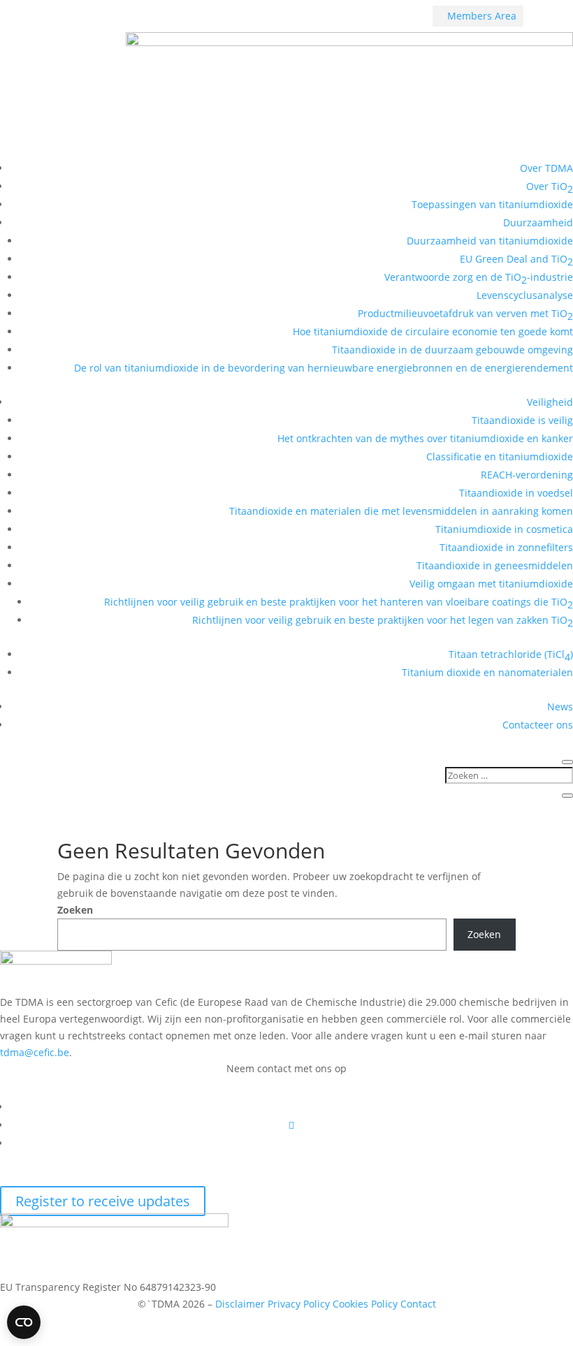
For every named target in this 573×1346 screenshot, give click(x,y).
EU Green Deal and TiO (516, 260)
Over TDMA (546, 168)
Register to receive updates (102, 1201)
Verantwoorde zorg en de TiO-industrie (478, 278)
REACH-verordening (527, 474)
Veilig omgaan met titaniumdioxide (491, 583)
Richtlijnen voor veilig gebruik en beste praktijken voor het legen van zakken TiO (382, 621)
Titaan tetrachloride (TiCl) (511, 656)
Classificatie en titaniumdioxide (499, 456)
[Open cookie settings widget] (24, 1322)
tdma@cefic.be (34, 1052)
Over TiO (549, 188)
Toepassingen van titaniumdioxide (492, 204)
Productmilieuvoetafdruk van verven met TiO (465, 315)
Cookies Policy (366, 1303)
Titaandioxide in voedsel (516, 492)
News (560, 706)
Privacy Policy (299, 1303)
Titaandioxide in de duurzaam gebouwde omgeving (452, 349)
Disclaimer (240, 1303)
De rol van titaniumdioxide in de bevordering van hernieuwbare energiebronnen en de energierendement (323, 367)
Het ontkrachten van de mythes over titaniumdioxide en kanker (425, 438)
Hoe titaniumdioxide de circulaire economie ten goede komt (433, 331)
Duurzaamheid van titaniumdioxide (490, 240)
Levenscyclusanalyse (525, 295)
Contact (418, 1303)
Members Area (478, 15)
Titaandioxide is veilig (522, 420)
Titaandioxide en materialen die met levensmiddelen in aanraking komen (401, 511)
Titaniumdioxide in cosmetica (504, 529)
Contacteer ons (537, 724)
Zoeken (75, 909)
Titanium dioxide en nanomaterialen (487, 672)
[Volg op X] (291, 1125)
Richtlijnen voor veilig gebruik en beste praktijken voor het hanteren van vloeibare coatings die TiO (338, 603)
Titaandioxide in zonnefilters (506, 547)
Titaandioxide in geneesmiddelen (494, 565)
